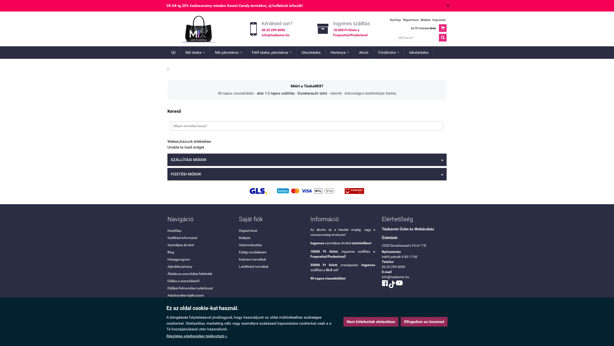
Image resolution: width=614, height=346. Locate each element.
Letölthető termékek (254, 266)
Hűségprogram (178, 259)
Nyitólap (395, 20)
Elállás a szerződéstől (183, 281)
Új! (173, 52)
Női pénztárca (228, 52)
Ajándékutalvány (179, 266)
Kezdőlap (174, 231)
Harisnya (340, 52)
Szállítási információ (182, 238)
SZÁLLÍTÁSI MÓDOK (307, 160)
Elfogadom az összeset (424, 321)
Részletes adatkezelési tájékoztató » (196, 336)
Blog (170, 252)
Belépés (426, 20)
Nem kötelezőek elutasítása (371, 321)
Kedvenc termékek (252, 259)
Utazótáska (311, 52)
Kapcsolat (439, 20)
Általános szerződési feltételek (189, 274)
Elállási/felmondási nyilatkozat (190, 288)
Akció (363, 52)
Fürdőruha (388, 52)
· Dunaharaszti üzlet (311, 93)
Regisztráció (411, 20)
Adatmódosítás (250, 245)
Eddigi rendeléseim (252, 252)
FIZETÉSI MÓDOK (307, 174)
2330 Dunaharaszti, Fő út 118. (404, 245)
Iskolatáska (419, 52)
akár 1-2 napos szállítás (276, 93)
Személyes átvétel (180, 245)
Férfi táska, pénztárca (272, 52)
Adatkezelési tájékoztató (185, 295)
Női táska (195, 52)
